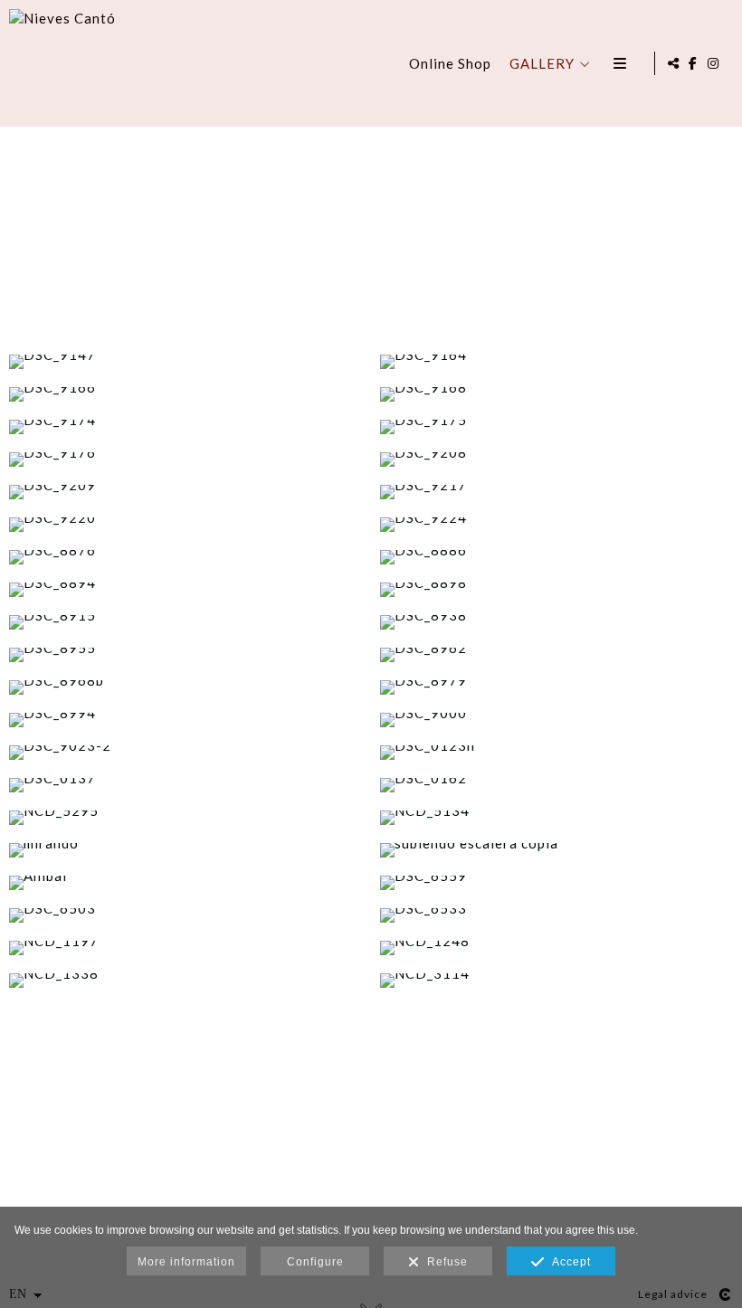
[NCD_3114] (556, 980)
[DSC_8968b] (185, 687)
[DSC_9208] (556, 459)
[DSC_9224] (556, 524)
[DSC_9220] (185, 524)
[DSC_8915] (185, 622)
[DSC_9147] (185, 362)
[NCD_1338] (185, 980)
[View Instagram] (714, 63)
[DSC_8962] (556, 655)
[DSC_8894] (185, 590)
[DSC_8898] (556, 590)
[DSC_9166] (185, 394)
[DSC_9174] (185, 427)
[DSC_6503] (185, 915)
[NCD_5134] (556, 817)
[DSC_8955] (185, 655)
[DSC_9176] (185, 459)
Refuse (444, 1262)
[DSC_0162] (556, 785)
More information (186, 1262)
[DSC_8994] (185, 720)
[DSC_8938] (556, 622)
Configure (315, 1262)
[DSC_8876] (185, 557)
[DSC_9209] (185, 492)
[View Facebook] (693, 63)
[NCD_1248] (556, 948)
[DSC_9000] (556, 720)
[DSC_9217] (556, 492)
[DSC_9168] (556, 394)
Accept (568, 1262)
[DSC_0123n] (556, 752)
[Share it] (673, 63)
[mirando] (185, 850)
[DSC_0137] (185, 785)
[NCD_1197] (185, 948)
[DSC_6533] (556, 915)
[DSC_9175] (556, 427)
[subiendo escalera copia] (556, 850)
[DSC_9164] (556, 362)
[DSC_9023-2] (185, 752)
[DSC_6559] (556, 883)
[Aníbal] (185, 883)
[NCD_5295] (185, 817)
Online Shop (450, 63)
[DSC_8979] (556, 687)
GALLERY (542, 63)
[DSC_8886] (556, 557)
